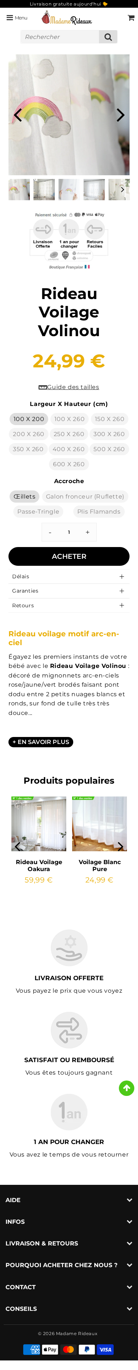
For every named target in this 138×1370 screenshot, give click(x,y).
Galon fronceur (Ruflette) (85, 496)
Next (121, 113)
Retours (23, 605)
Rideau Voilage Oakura (39, 866)
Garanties (25, 590)
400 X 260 (69, 449)
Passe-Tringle (38, 511)
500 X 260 (109, 449)
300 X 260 (109, 434)
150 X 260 (109, 419)
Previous (17, 113)
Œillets (24, 496)
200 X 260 (28, 434)
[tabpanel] (19, 189)
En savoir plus (43, 741)
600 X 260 (69, 464)
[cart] (131, 17)
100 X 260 (69, 419)
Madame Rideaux (76, 1333)
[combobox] (69, 36)
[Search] (108, 36)
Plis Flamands (99, 511)
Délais (20, 576)
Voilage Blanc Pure (100, 866)
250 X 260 (69, 434)
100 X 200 (29, 419)
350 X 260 (28, 449)
